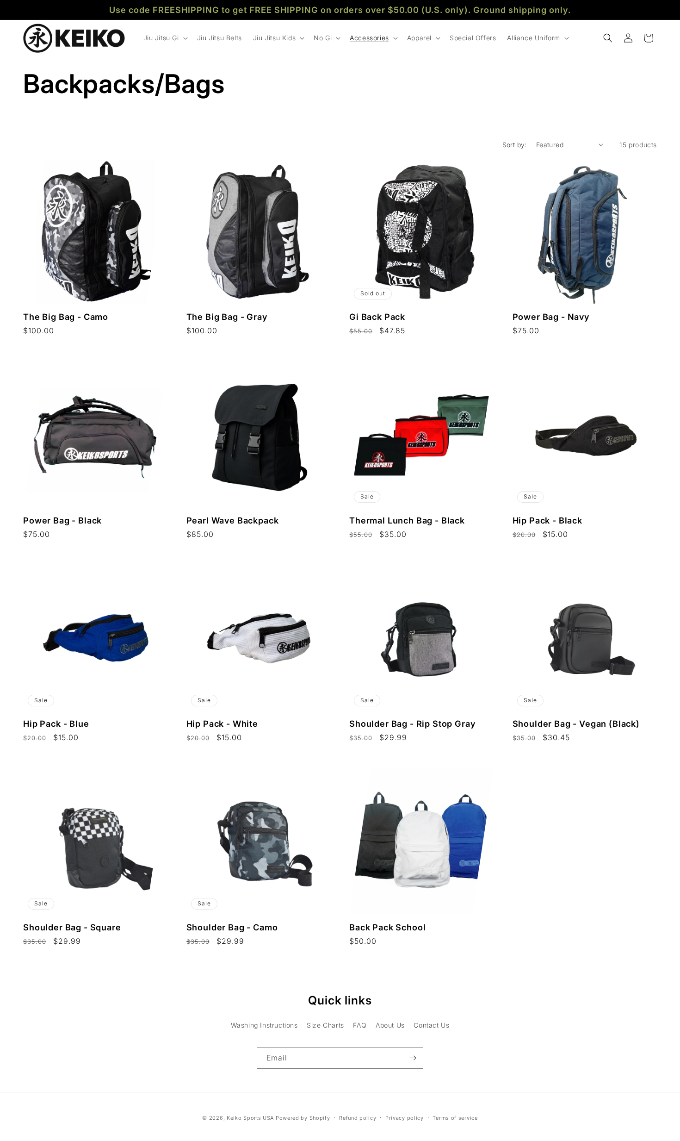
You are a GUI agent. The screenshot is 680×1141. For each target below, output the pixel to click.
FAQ (359, 1025)
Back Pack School (387, 927)
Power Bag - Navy (551, 317)
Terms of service (455, 1118)
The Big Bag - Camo (65, 317)
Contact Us (431, 1025)
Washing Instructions (264, 1025)
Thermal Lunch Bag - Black (407, 520)
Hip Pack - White (222, 723)
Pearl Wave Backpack (232, 520)
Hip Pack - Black (547, 520)
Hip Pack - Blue (56, 723)
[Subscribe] (412, 1058)
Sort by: (514, 145)
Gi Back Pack (377, 317)
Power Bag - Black (62, 520)
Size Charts (325, 1025)
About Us (390, 1025)
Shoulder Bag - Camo (232, 927)
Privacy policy (404, 1118)
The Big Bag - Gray (227, 317)
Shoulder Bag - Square (72, 927)
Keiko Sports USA (250, 1118)
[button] (165, 38)
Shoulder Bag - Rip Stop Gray (412, 723)
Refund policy (357, 1118)
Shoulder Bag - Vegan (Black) (576, 723)
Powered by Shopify (303, 1118)
